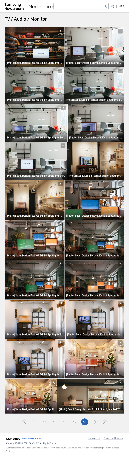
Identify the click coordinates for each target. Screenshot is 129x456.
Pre (34, 421)
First (24, 421)
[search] (105, 6)
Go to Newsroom (30, 438)
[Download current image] (60, 31)
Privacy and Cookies (113, 438)
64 (74, 422)
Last (104, 421)
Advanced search (112, 6)
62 (54, 422)
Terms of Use (94, 438)
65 (84, 422)
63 (64, 422)
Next (94, 421)
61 (44, 422)
